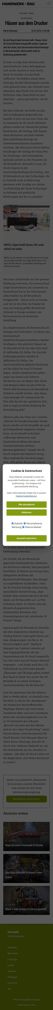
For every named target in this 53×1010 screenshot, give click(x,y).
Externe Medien (33, 527)
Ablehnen (26, 512)
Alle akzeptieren (26, 504)
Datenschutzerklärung (26, 496)
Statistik (18, 523)
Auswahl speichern (26, 538)
